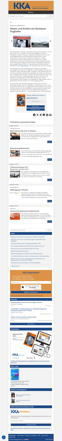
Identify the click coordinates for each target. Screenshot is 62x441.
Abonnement (35, 106)
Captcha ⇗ (37, 289)
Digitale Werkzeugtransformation (20, 251)
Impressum (12, 437)
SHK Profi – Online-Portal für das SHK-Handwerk (23, 395)
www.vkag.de (24, 65)
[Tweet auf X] (37, 115)
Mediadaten (12, 435)
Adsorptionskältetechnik (19, 148)
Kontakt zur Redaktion (31, 435)
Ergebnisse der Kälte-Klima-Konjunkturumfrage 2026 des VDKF (28, 237)
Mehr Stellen (31, 324)
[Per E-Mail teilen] (47, 115)
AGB (39, 435)
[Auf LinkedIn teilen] (44, 115)
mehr (49, 142)
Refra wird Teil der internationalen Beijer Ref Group (25, 248)
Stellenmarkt (20, 435)
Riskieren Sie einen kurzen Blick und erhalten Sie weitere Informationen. (27, 295)
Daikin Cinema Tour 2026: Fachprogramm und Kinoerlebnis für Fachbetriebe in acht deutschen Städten (28, 259)
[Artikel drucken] (50, 115)
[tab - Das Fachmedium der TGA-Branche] (13, 401)
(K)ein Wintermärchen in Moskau (23, 131)
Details (13, 386)
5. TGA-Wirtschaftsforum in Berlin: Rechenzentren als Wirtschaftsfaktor (30, 256)
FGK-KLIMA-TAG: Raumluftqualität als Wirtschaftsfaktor (25, 263)
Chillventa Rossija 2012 (19, 167)
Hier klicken (33, 287)
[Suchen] (51, 16)
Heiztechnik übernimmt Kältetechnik (24, 211)
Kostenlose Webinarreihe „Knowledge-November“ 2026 (26, 243)
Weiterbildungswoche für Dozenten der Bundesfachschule (27, 253)
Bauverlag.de (49, 439)
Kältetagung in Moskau (19, 190)
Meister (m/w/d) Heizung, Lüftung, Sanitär (23, 317)
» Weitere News (15, 266)
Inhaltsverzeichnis (36, 109)
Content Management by (16, 439)
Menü (32, 12)
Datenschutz (44, 435)
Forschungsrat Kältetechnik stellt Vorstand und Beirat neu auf (27, 246)
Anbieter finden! (31, 425)
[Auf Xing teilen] (40, 115)
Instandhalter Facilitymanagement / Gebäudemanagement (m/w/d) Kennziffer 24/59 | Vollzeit (29, 309)
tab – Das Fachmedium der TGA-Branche (23, 401)
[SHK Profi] (13, 395)
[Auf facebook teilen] (34, 115)
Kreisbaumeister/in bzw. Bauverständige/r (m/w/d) (26, 302)
